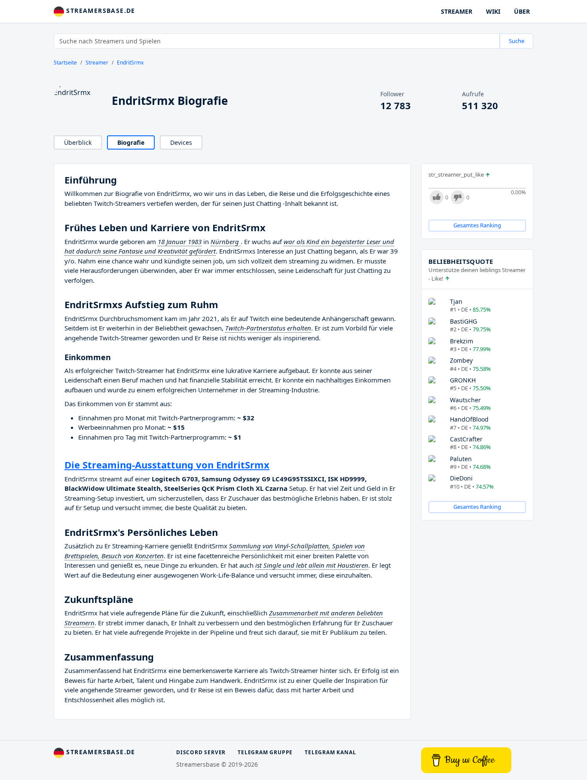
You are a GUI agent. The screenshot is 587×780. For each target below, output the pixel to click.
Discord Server (201, 752)
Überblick (78, 142)
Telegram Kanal (330, 752)
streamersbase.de (99, 10)
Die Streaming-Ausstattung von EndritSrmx (166, 464)
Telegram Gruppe (265, 752)
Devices (181, 142)
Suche (516, 41)
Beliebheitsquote (460, 261)
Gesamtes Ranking (477, 225)
